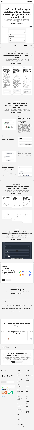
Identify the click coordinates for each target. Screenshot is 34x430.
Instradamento (19, 384)
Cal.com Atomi (19, 386)
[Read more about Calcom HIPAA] (12, 376)
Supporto (27, 403)
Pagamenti (19, 422)
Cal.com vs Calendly (20, 426)
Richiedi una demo (28, 414)
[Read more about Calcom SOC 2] (5, 376)
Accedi (27, 1)
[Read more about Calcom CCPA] (7, 376)
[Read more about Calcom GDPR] (9, 376)
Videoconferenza (20, 424)
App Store (19, 419)
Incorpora (19, 409)
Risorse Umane (28, 386)
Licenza (27, 408)
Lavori (26, 398)
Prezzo (18, 375)
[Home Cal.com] (3, 1)
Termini (27, 406)
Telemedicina (28, 380)
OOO (18, 414)
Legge (27, 391)
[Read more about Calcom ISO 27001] (2, 376)
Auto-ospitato (19, 373)
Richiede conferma (20, 421)
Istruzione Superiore (29, 378)
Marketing (27, 373)
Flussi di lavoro (19, 416)
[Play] (17, 251)
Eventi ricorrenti (20, 411)
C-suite (27, 389)
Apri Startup (27, 401)
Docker (18, 394)
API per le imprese (20, 391)
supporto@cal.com (9, 395)
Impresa (18, 381)
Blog (18, 403)
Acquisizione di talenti (29, 375)
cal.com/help (3, 396)
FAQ (18, 389)
